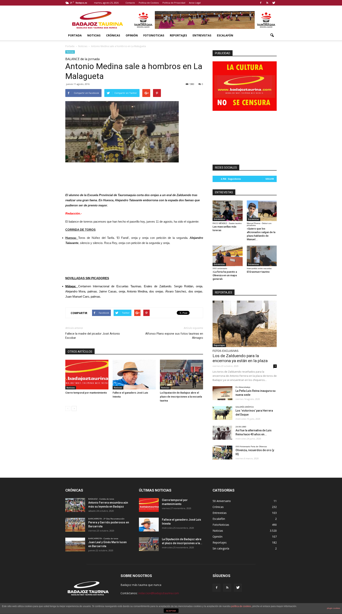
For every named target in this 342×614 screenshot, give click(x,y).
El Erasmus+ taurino (258, 271)
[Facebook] (261, 2)
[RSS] (267, 2)
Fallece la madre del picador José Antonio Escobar (92, 336)
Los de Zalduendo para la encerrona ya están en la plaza (240, 358)
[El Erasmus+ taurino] (262, 256)
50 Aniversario (222, 501)
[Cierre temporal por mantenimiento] (86, 374)
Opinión (132, 35)
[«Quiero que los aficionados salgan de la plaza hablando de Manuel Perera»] (262, 210)
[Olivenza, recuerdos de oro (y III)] (222, 452)
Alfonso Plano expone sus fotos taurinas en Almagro (174, 336)
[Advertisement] (134, 176)
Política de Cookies (149, 2)
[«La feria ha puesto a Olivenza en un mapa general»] (228, 256)
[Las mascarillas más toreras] (228, 210)
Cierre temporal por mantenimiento (86, 392)
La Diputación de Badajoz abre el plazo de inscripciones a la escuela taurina (181, 396)
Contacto (130, 2)
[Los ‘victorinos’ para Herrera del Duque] (222, 413)
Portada (75, 35)
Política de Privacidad (173, 2)
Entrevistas (202, 35)
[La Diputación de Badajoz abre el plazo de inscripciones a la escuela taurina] (181, 374)
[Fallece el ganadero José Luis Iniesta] (134, 374)
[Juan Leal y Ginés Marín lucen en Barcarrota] (75, 544)
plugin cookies (333, 608)
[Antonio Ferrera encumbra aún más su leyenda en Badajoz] (75, 505)
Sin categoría (221, 548)
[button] (272, 35)
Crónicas (113, 35)
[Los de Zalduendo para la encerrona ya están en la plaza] (245, 324)
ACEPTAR (171, 611)
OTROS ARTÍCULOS (80, 351)
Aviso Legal (195, 2)
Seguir (269, 178)
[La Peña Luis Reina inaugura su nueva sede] (222, 393)
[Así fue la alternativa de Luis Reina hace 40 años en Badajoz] (222, 433)
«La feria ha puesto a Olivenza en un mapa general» (225, 275)
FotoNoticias (153, 35)
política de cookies (241, 606)
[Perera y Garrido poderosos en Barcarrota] (75, 525)
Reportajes (178, 35)
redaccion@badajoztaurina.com (158, 593)
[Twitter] (274, 2)
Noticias (94, 35)
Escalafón (225, 35)
